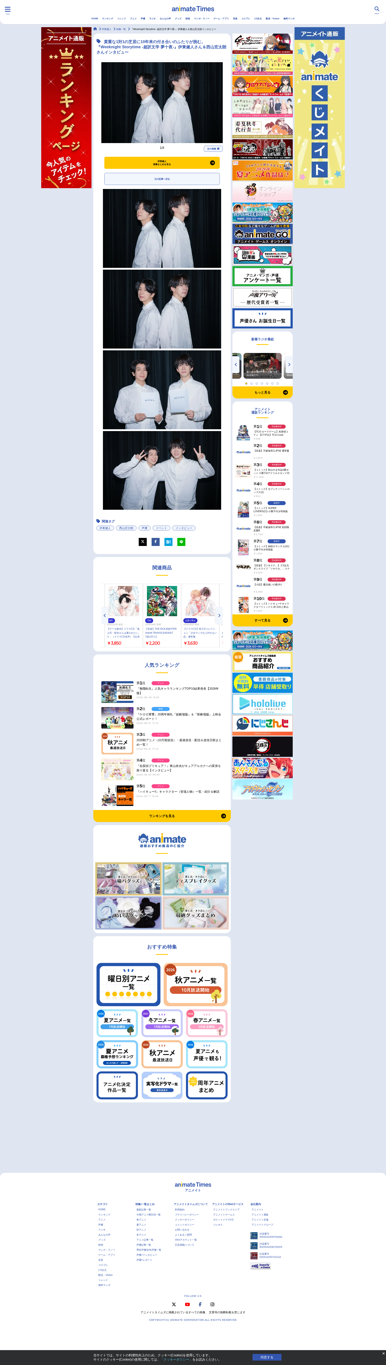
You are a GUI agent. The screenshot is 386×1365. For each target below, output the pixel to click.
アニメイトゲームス (224, 1214)
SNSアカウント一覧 (186, 1239)
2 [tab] (252, 382)
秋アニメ (141, 1229)
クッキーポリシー (184, 1219)
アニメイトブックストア (226, 1209)
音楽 (235, 18)
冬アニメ (141, 1234)
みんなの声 (165, 18)
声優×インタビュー (147, 1255)
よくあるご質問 (183, 1234)
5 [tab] (267, 382)
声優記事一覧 (144, 1244)
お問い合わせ (182, 1229)
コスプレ (245, 18)
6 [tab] (273, 382)
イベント (161, 528)
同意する (267, 1357)
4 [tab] (262, 382)
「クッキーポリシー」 (176, 1359)
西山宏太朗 (126, 528)
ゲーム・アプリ (221, 18)
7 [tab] (278, 382)
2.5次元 (258, 18)
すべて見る (263, 620)
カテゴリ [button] (102, 1204)
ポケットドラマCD (223, 1219)
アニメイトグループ (262, 1224)
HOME (94, 18)
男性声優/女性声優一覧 (149, 1249)
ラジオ (152, 18)
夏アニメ (141, 1224)
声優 (143, 18)
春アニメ (141, 1219)
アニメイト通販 (260, 1214)
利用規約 (180, 1209)
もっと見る (263, 392)
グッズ (178, 18)
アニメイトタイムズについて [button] (191, 1204)
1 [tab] (246, 382)
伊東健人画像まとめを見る (162, 163)
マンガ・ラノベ (201, 18)
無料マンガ (289, 18)
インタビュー (184, 528)
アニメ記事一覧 (145, 1239)
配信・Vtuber (272, 18)
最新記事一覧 (144, 1209)
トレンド (121, 18)
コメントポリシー (184, 1224)
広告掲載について (184, 1244)
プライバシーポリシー (187, 1214)
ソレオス (218, 1224)
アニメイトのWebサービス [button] (228, 1204)
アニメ (133, 18)
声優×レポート (144, 1260)
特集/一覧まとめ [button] (145, 1204)
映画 (188, 18)
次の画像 (211, 149)
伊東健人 (105, 528)
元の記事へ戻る (162, 179)
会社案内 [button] (255, 1204)
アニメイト (258, 1209)
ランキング (107, 18)
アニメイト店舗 (260, 1219)
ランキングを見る (162, 816)
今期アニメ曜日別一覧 (149, 1214)
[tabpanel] (262, 366)
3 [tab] (257, 382)
